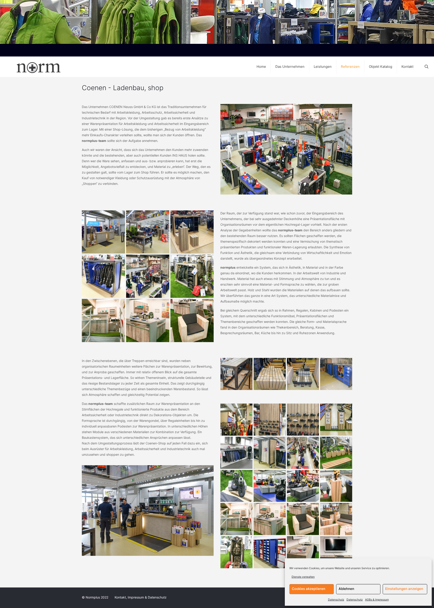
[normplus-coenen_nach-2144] (236, 552)
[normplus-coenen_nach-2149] (303, 486)
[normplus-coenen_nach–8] (147, 276)
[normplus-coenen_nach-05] (303, 374)
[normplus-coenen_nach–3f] (270, 453)
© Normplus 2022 (95, 597)
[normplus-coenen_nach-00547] (103, 232)
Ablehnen (346, 589)
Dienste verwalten (303, 576)
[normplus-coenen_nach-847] (236, 374)
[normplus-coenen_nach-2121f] (336, 552)
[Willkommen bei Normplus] (30, 66)
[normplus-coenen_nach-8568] (236, 420)
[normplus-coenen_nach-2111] (103, 320)
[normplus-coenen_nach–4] (270, 420)
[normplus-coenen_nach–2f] (192, 276)
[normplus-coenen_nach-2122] (303, 552)
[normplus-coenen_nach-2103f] (336, 453)
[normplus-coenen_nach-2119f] (336, 486)
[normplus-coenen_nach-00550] (147, 232)
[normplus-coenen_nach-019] (192, 232)
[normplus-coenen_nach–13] (270, 552)
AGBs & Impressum (377, 599)
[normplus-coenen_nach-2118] (192, 320)
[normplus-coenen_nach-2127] (236, 453)
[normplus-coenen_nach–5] (336, 519)
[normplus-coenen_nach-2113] (147, 320)
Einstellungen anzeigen (404, 589)
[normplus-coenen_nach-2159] (103, 276)
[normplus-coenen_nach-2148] (236, 486)
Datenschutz (336, 599)
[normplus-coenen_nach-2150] (270, 486)
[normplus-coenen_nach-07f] (336, 374)
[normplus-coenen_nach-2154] (303, 420)
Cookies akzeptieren (308, 589)
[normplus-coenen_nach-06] (270, 374)
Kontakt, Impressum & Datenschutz (141, 597)
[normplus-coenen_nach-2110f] (336, 420)
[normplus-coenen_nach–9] (303, 453)
